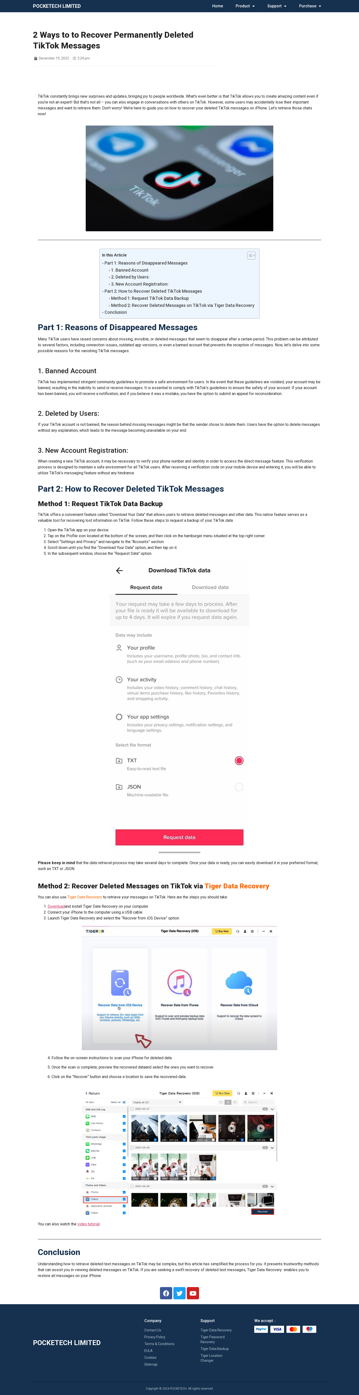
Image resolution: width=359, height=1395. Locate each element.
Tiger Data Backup (215, 1349)
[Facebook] (166, 1293)
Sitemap (151, 1364)
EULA (148, 1351)
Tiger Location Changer (211, 1358)
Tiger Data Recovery (216, 1330)
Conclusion (116, 312)
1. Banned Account (129, 270)
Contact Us (152, 1330)
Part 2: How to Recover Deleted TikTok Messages (153, 291)
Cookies (150, 1358)
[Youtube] (193, 1293)
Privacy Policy (154, 1337)
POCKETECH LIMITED (57, 6)
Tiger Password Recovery (213, 1339)
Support (274, 6)
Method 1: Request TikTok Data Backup (150, 298)
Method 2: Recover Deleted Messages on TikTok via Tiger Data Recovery (182, 305)
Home (217, 6)
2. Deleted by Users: (130, 276)
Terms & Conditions (159, 1344)
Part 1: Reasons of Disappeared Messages (146, 263)
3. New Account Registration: (140, 284)
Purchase (307, 6)
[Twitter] (179, 1293)
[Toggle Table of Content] (248, 255)
